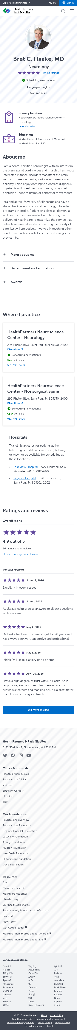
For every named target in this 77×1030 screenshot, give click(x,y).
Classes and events (14, 888)
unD (30, 980)
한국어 (6, 1005)
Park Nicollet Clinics (14, 779)
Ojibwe (58, 1001)
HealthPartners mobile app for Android (26, 933)
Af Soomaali (9, 984)
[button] (68, 3)
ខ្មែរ (29, 984)
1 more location (27, 126)
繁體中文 (7, 977)
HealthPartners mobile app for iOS (23, 939)
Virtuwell (8, 785)
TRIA (5, 802)
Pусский (7, 980)
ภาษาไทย (59, 980)
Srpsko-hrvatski (36, 1005)
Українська (34, 969)
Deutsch (32, 987)
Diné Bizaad (60, 987)
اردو (56, 969)
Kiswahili (58, 994)
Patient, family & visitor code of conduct (26, 910)
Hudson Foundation (14, 847)
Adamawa (8, 987)
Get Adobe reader (13, 927)
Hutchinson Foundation (17, 859)
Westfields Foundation (16, 853)
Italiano (57, 973)
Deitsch (7, 994)
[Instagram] (21, 756)
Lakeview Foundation (15, 836)
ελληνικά (58, 984)
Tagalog (32, 966)
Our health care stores (16, 905)
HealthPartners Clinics (16, 774)
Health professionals (15, 893)
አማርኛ (31, 977)
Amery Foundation (14, 842)
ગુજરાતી (58, 966)
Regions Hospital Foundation (20, 831)
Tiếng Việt (8, 973)
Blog (5, 882)
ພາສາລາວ (7, 991)
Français (7, 1001)
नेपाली (56, 977)
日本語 (31, 994)
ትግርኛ (57, 1005)
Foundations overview (16, 819)
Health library (11, 899)
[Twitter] (5, 756)
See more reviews (38, 709)
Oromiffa (33, 973)
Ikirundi (58, 991)
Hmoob (6, 969)
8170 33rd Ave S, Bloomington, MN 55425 (28, 747)
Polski (31, 991)
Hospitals (8, 796)
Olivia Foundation (13, 864)
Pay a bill (8, 916)
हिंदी (30, 998)
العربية (6, 998)
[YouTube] (28, 756)
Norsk (57, 998)
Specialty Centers (13, 790)
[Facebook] (13, 756)
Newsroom (9, 921)
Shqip (31, 1001)
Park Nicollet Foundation (17, 825)
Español (7, 966)
